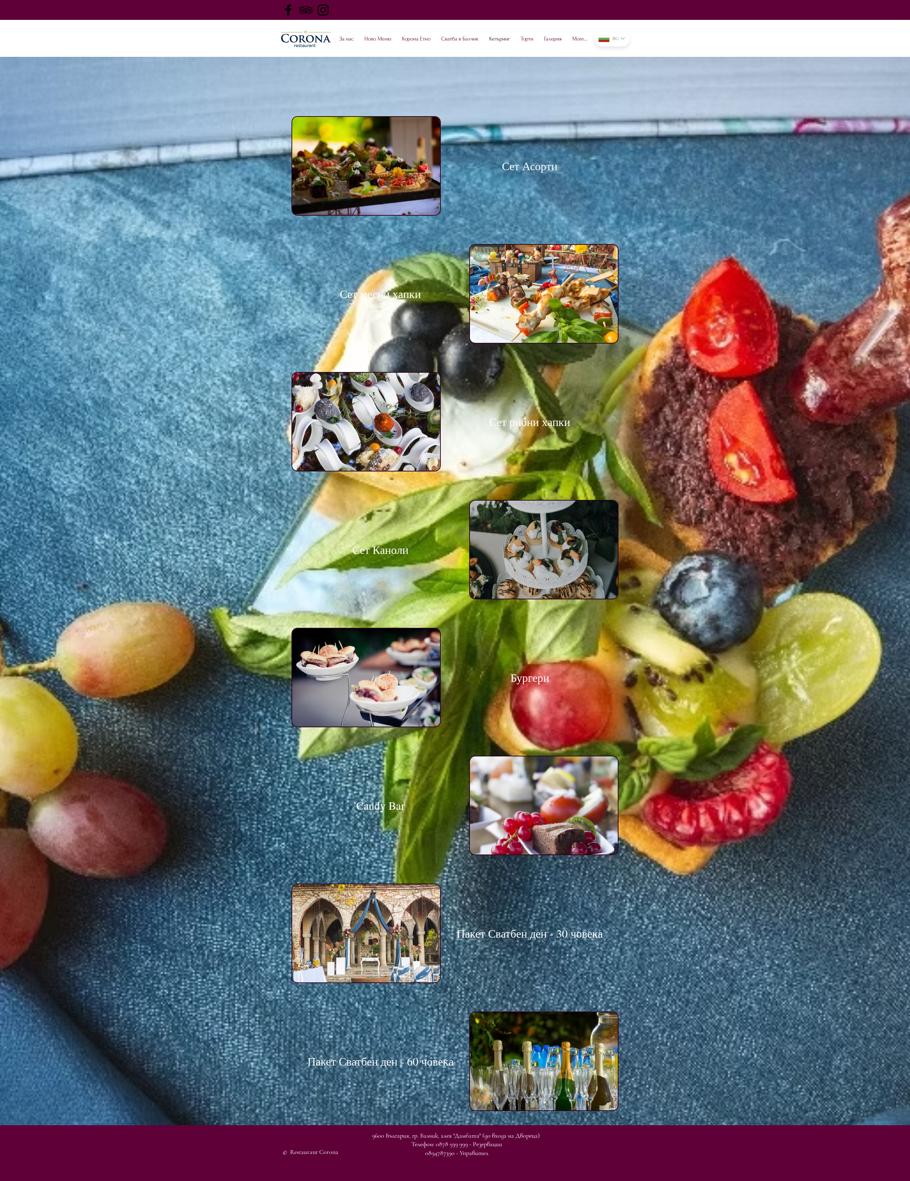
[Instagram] (323, 9)
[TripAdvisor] (305, 9)
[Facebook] (288, 9)
